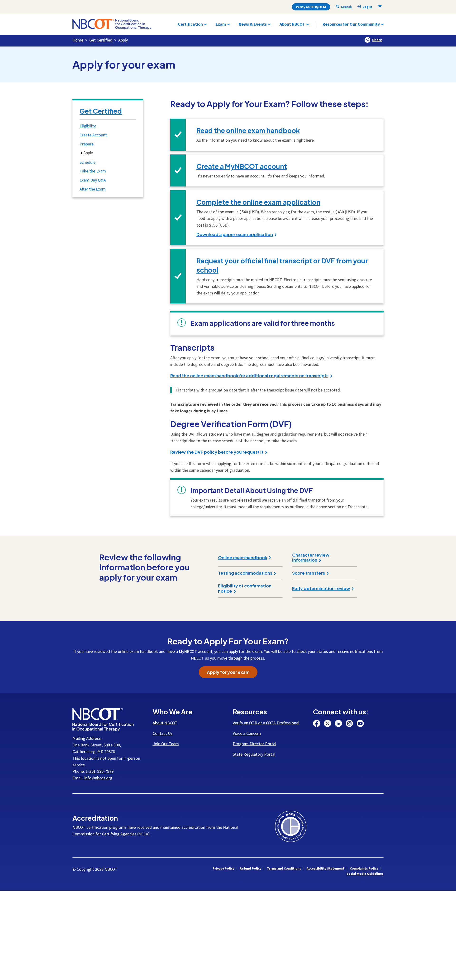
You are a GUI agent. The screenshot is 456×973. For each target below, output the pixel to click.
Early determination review (321, 588)
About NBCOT (165, 723)
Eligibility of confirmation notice (244, 588)
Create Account (93, 135)
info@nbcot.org (98, 778)
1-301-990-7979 (100, 771)
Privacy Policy (223, 868)
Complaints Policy (364, 868)
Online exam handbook (242, 557)
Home (77, 40)
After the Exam (93, 189)
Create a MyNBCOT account (241, 166)
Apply (88, 152)
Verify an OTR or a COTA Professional (266, 723)
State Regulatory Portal (254, 754)
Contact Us (163, 733)
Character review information (310, 557)
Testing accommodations (245, 573)
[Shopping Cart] (381, 6)
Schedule (87, 162)
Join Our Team (166, 743)
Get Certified (100, 40)
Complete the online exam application (258, 202)
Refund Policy (250, 868)
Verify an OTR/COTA (311, 7)
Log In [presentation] (367, 7)
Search (346, 7)
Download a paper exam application (234, 234)
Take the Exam (93, 171)
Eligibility (88, 126)
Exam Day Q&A (93, 180)
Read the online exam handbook (248, 130)
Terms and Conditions (284, 868)
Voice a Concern (247, 733)
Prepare (87, 144)
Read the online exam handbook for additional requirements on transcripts (249, 375)
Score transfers (308, 573)
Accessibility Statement (325, 868)
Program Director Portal (254, 743)
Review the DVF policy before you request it (216, 452)
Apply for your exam (228, 672)
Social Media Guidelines (365, 873)
